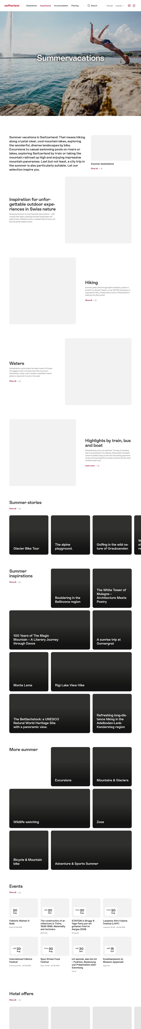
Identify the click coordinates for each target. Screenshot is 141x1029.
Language (119, 6)
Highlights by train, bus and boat (65, 121)
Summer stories (90, 121)
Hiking (45, 121)
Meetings (110, 6)
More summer (127, 121)
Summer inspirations (109, 121)
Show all (13, 508)
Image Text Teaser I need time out (25, 121)
